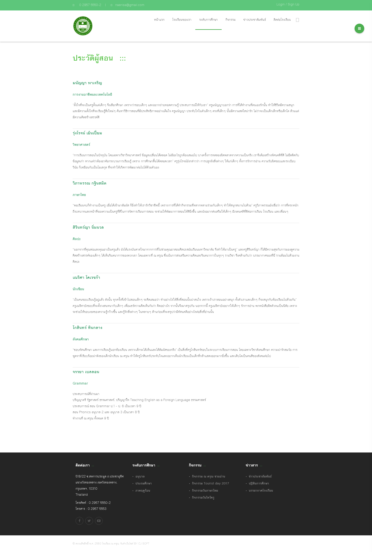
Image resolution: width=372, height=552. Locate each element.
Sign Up (293, 4)
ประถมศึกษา (143, 483)
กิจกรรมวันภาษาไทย (205, 490)
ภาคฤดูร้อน (142, 490)
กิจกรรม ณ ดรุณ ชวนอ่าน (208, 476)
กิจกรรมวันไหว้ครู (203, 497)
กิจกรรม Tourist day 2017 (210, 483)
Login (280, 4)
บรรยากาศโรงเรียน (261, 490)
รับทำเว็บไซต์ (127, 544)
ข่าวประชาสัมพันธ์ (260, 476)
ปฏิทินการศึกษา (259, 483)
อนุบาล (140, 476)
